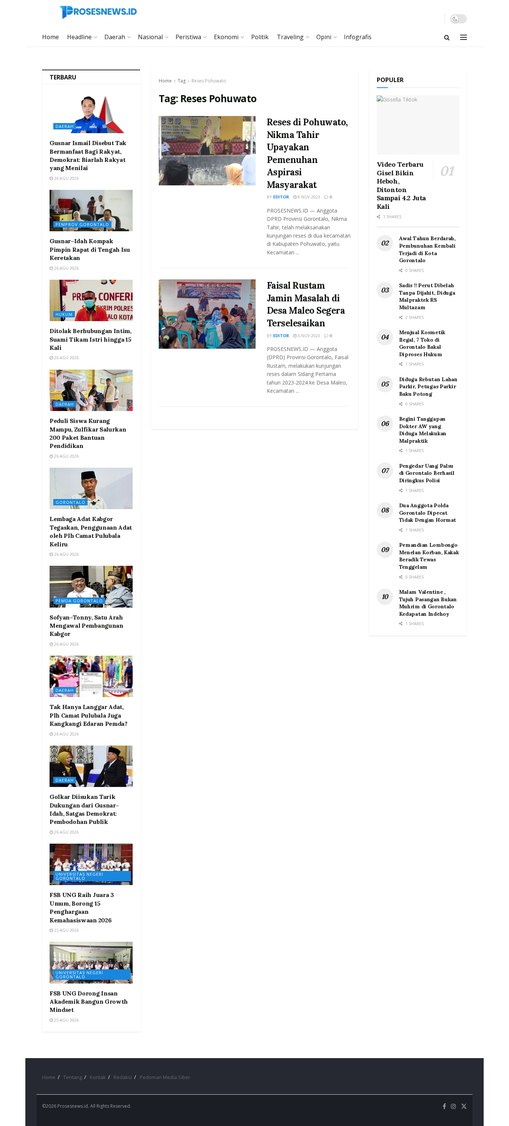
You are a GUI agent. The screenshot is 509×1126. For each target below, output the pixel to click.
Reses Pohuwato (209, 81)
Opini (323, 37)
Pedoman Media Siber (165, 1077)
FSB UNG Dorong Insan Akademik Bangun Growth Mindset (89, 1001)
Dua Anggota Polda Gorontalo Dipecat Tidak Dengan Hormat (427, 512)
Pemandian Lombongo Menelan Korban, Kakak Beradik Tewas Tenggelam (429, 556)
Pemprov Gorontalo (82, 224)
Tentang (72, 1077)
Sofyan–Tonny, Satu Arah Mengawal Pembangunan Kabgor (86, 626)
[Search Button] (447, 37)
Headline (79, 37)
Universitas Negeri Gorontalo (79, 876)
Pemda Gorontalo (79, 600)
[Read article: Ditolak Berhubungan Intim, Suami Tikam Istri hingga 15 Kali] (91, 300)
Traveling (290, 37)
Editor (281, 197)
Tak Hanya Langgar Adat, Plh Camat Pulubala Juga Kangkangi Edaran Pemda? (88, 715)
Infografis (358, 37)
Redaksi (123, 1077)
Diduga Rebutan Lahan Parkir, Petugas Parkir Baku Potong (428, 386)
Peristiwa (188, 37)
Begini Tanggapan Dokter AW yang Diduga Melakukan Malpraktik (423, 429)
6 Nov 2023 (308, 335)
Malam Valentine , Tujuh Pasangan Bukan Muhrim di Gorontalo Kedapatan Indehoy (428, 603)
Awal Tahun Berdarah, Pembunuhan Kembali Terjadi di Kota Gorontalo (427, 249)
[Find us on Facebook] (444, 1106)
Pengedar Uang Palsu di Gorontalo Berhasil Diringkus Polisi (427, 473)
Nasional (150, 37)
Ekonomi (226, 37)
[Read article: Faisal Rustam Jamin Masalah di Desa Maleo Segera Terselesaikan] (207, 314)
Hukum (64, 314)
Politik (260, 37)
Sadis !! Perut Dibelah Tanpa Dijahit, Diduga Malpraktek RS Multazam (427, 296)
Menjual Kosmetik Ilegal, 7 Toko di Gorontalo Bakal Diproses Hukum (422, 343)
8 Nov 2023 (308, 197)
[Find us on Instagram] (453, 1106)
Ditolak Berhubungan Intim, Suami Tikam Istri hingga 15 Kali (91, 339)
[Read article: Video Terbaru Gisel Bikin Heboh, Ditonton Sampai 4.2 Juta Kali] (418, 125)
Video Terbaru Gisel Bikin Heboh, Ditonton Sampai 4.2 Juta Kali (401, 185)
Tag (182, 81)
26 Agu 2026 (66, 178)
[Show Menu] (463, 37)
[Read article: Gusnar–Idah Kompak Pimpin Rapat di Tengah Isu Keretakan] (91, 210)
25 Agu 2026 (66, 930)
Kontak (98, 1077)
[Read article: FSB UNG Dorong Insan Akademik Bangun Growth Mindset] (91, 962)
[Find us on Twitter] (464, 1106)
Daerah (114, 37)
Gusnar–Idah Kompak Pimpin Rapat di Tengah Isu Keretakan (90, 249)
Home (50, 37)
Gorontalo (70, 502)
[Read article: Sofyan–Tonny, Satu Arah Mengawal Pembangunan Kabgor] (91, 586)
